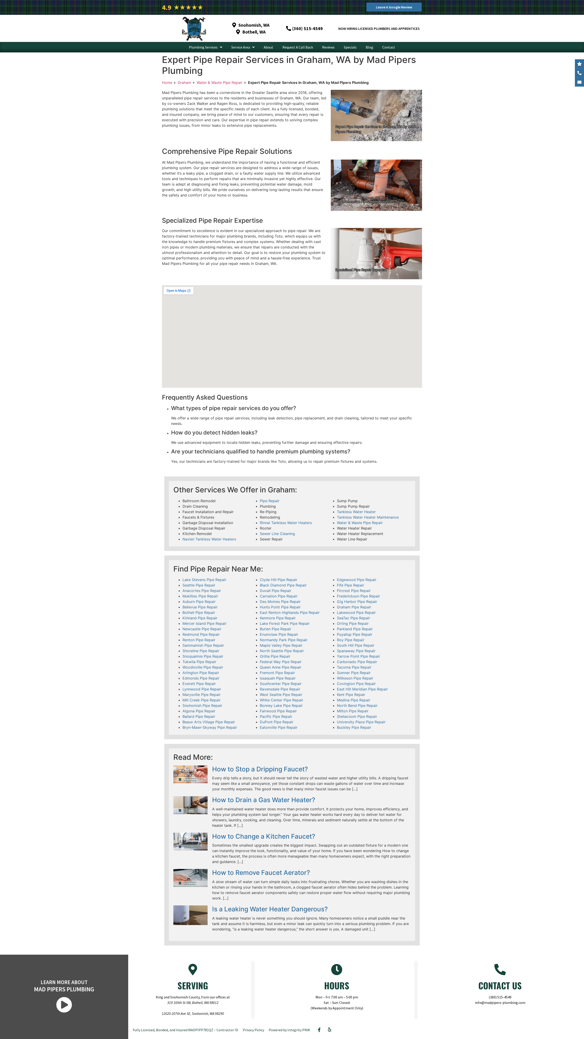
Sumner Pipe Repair (354, 672)
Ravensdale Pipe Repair (280, 689)
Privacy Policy (253, 1030)
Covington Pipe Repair (356, 683)
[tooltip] (579, 82)
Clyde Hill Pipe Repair (278, 579)
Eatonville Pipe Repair (278, 727)
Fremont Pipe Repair (277, 672)
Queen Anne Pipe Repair (280, 667)
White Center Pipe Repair (281, 700)
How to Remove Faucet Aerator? (261, 872)
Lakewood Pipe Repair (356, 612)
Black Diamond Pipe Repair (283, 585)
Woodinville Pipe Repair (202, 667)
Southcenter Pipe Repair (281, 683)
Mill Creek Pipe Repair (201, 700)
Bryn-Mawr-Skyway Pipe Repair (209, 727)
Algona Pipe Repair (198, 711)
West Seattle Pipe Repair (281, 694)
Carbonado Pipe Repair (357, 661)
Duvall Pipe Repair (275, 590)
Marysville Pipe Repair (201, 694)
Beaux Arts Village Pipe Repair (208, 722)
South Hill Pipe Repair (355, 645)
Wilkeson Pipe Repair (355, 678)
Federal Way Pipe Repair (281, 661)
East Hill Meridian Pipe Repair (362, 689)
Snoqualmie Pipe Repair (202, 656)
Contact (388, 47)
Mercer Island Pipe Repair (204, 623)
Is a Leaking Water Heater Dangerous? (270, 909)
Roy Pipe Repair (350, 640)
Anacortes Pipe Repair (201, 590)
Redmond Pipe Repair (201, 634)
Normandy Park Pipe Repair (284, 640)
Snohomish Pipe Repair (202, 705)
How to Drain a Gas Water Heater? (263, 800)
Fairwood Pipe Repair (278, 711)
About (268, 47)
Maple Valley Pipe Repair (281, 645)
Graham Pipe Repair (354, 607)
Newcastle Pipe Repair (201, 629)
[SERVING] (192, 969)
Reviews (328, 47)
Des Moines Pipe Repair (280, 601)
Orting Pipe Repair (353, 623)
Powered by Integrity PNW (289, 1030)
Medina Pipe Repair (353, 700)
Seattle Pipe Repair (198, 585)
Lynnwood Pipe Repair (201, 689)
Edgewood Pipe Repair (356, 579)
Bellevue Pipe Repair (200, 607)
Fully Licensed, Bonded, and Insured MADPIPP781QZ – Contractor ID (185, 1030)
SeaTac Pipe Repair (353, 618)
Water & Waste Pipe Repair (360, 522)
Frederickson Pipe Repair (358, 596)
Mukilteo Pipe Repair (200, 596)
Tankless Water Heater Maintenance (368, 517)
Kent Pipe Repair (351, 694)
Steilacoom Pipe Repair (357, 716)
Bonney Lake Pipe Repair (281, 705)
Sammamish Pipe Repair (203, 645)
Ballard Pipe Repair (198, 716)
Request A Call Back (297, 47)
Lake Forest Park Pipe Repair (285, 623)
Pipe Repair (269, 501)
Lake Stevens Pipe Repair (204, 579)
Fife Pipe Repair (350, 585)
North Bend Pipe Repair (357, 705)
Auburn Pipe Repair (199, 601)
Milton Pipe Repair (352, 711)
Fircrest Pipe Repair (354, 590)
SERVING (192, 985)
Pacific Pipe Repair (276, 716)
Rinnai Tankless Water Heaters (286, 522)
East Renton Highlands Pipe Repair (290, 612)
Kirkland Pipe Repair (199, 618)
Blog (369, 47)
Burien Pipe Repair (275, 629)
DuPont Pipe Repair (276, 722)
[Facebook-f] (319, 1029)
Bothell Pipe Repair (198, 612)
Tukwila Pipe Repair (199, 661)
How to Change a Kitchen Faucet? (263, 836)
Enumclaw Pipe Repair (279, 634)
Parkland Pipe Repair (355, 629)
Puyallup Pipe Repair (354, 634)
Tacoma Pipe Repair (354, 667)
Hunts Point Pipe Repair (280, 607)
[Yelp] (329, 1029)
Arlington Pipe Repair (200, 672)
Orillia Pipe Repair (275, 656)
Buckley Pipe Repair (354, 727)
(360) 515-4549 (500, 997)
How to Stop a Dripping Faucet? (260, 769)
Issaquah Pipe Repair (278, 678)
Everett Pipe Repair (199, 683)
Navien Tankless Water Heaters (209, 539)
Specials (350, 47)
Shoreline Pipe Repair (200, 651)
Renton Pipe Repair (198, 640)
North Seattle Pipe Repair (282, 651)
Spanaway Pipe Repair (356, 651)
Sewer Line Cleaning (277, 533)
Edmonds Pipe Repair (200, 678)
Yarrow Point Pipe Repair (358, 656)
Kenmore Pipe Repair (278, 618)
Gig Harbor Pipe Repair (357, 601)
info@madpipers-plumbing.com (500, 1002)
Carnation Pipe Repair (278, 596)
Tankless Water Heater (356, 511)
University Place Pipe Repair (361, 722)
